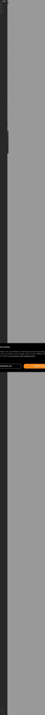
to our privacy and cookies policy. (21, 356)
